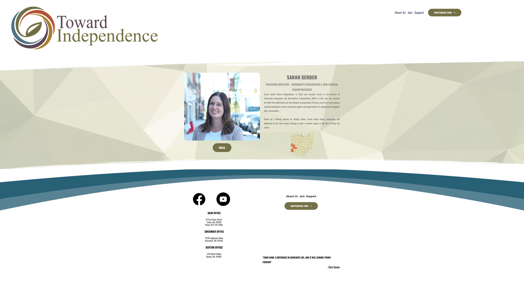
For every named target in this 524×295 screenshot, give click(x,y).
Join (410, 12)
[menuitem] (292, 196)
